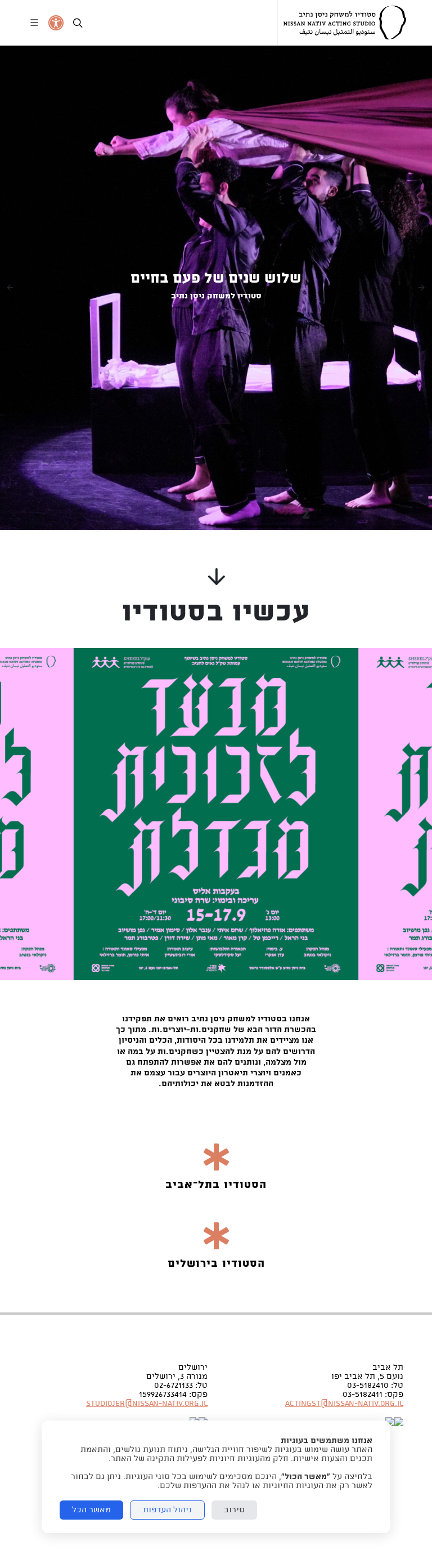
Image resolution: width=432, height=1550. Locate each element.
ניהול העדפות (167, 1510)
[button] (10, 288)
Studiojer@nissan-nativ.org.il (147, 1404)
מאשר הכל (91, 1510)
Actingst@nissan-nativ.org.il (344, 1404)
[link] (345, 22)
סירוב (234, 1510)
